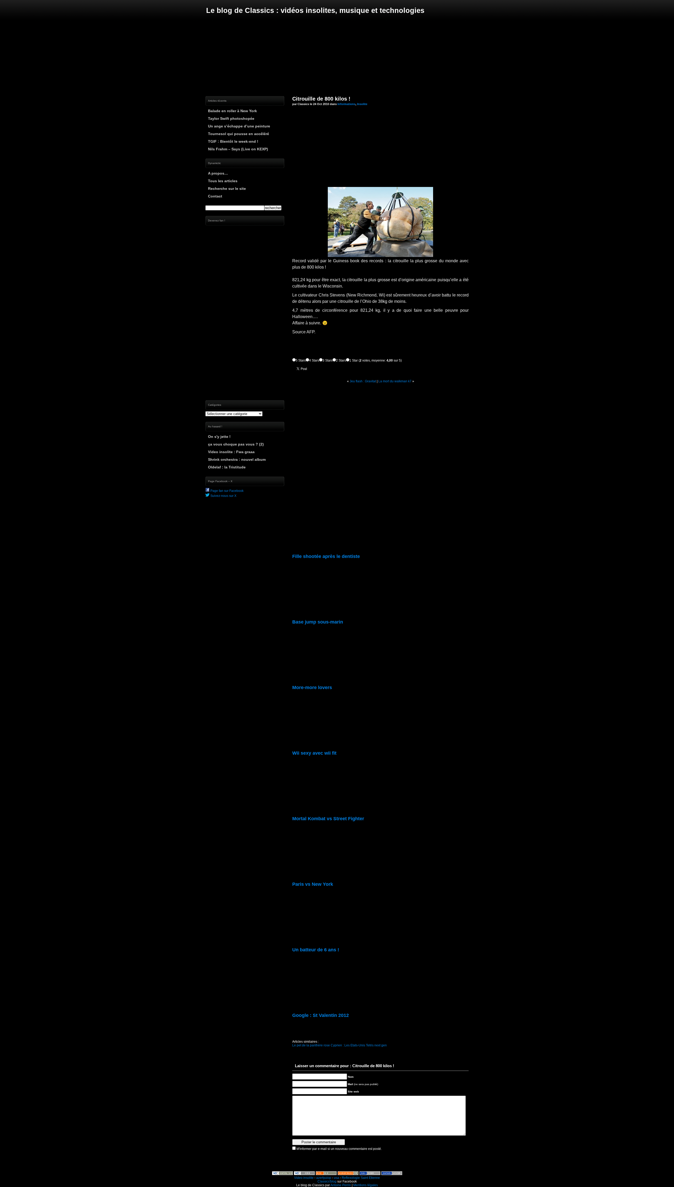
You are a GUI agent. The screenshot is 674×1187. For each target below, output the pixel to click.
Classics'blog (327, 1181)
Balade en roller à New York (232, 111)
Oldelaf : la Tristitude (227, 467)
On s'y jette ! (219, 436)
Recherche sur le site (227, 188)
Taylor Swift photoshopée (231, 118)
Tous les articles (222, 181)
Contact (215, 196)
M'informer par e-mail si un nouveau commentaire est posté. (339, 1149)
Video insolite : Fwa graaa (231, 452)
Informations (346, 104)
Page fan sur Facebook (227, 491)
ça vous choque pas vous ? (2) (236, 444)
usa (336, 1178)
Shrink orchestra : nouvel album (237, 459)
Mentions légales (365, 1185)
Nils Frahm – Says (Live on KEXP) (238, 149)
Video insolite (304, 1178)
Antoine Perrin (340, 1185)
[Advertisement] (337, 55)
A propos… (218, 173)
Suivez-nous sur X (223, 496)
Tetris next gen (376, 1045)
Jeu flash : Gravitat (363, 381)
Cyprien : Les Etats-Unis (348, 1045)
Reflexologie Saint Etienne (361, 1178)
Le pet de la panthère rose (311, 1045)
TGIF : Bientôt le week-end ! (233, 141)
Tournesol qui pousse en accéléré (238, 134)
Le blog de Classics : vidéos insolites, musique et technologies (315, 10)
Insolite (362, 104)
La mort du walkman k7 (395, 381)
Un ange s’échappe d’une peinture (239, 126)
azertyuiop (323, 1178)
